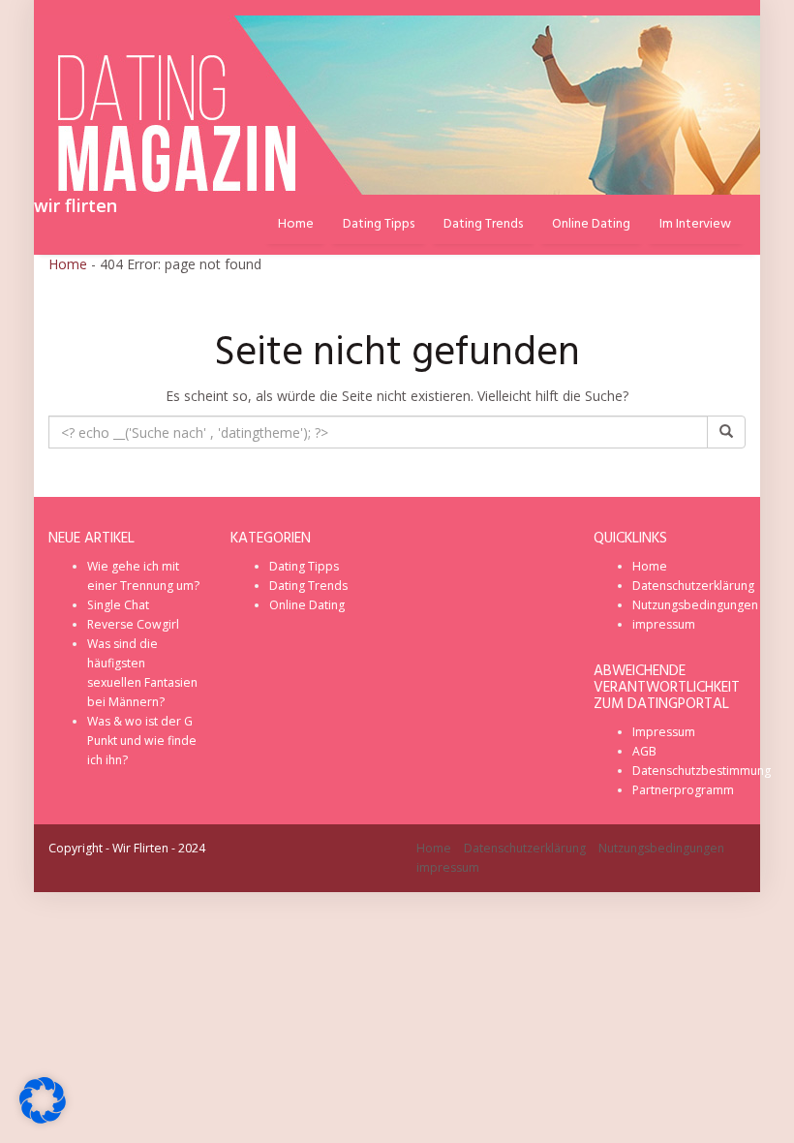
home (296, 224)
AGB (644, 751)
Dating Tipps (378, 224)
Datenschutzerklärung (693, 585)
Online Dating (591, 224)
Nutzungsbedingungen (695, 605)
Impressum (663, 732)
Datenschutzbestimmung (701, 770)
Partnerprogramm (683, 790)
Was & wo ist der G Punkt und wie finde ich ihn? (142, 740)
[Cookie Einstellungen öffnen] (42, 1118)
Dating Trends (483, 224)
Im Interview (695, 224)
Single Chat (118, 605)
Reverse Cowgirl (133, 624)
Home (67, 264)
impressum (663, 624)
